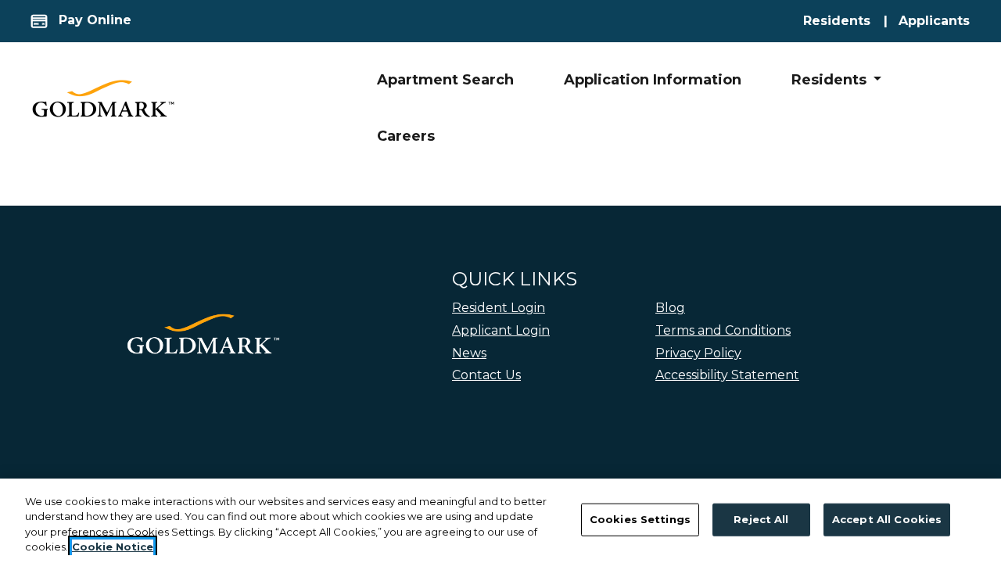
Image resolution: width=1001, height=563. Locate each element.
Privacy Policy (698, 353)
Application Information (652, 79)
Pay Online (93, 20)
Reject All (761, 519)
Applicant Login (501, 330)
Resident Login (498, 307)
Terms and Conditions (723, 330)
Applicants (935, 20)
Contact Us (486, 375)
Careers (406, 136)
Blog (670, 307)
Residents (850, 20)
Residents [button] (830, 79)
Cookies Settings (640, 519)
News (469, 353)
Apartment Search (445, 79)
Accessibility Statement (727, 375)
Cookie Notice (112, 546)
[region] (500, 521)
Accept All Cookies (887, 519)
